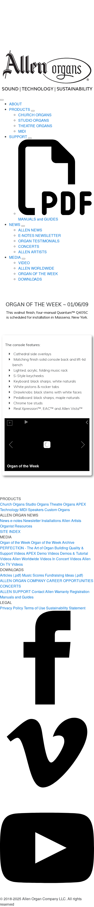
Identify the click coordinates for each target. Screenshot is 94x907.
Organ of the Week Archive (52, 542)
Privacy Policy (11, 608)
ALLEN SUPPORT (15, 591)
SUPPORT (18, 136)
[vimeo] (47, 798)
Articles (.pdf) (10, 575)
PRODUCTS (19, 109)
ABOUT (15, 103)
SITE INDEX (10, 531)
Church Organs (12, 504)
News (4, 520)
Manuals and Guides (17, 597)
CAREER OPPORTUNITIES (70, 580)
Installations (51, 520)
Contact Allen (43, 591)
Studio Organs (37, 504)
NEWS (14, 224)
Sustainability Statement (65, 608)
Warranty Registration (72, 591)
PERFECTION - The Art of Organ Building (34, 547)
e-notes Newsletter (25, 520)
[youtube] (47, 893)
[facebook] (47, 703)
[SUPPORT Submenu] (30, 138)
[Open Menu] (2, 100)
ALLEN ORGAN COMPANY (23, 580)
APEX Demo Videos (42, 553)
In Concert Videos (66, 558)
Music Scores (33, 575)
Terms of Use (34, 608)
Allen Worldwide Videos (31, 558)
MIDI (23, 509)
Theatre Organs (62, 504)
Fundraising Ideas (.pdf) (64, 575)
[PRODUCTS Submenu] (33, 110)
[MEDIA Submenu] (23, 258)
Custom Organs (57, 509)
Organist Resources (16, 526)
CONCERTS (10, 586)
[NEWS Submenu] (23, 226)
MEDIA (15, 257)
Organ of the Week (15, 542)
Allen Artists (71, 520)
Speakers (36, 509)
